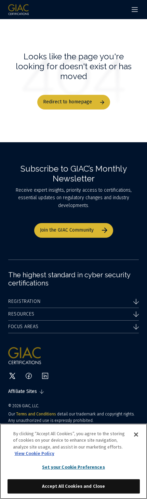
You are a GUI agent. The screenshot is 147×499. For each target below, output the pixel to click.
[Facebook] (29, 376)
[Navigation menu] (135, 9)
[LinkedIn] (45, 376)
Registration (24, 301)
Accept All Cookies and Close (73, 486)
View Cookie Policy (34, 453)
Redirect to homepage (67, 102)
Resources (21, 314)
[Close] (136, 434)
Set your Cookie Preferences (73, 467)
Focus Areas (23, 326)
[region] (73, 461)
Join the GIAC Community (67, 230)
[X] (12, 376)
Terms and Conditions (36, 414)
